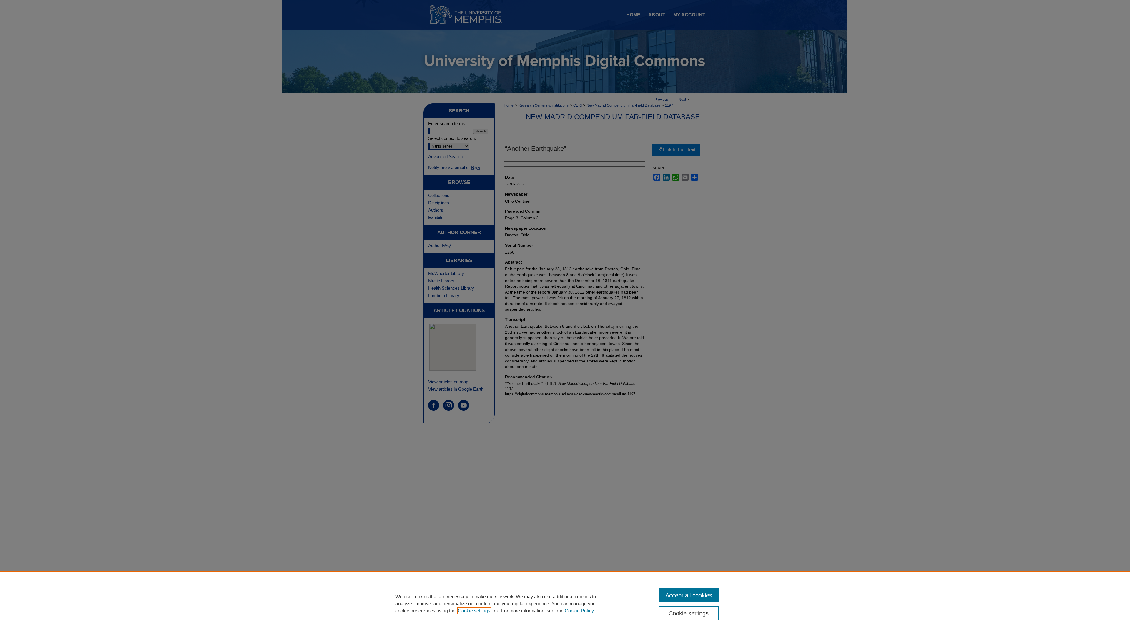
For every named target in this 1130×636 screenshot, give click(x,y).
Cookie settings (474, 610)
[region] (565, 603)
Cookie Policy (579, 610)
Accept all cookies (688, 595)
